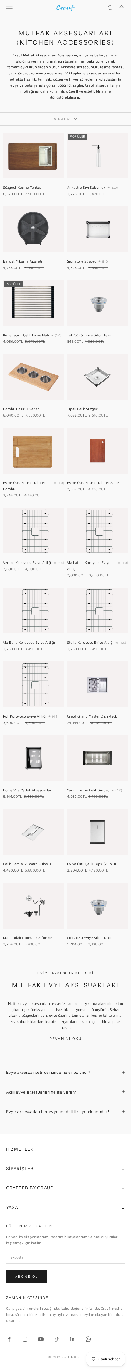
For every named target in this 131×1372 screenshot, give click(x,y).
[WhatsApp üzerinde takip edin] (88, 1339)
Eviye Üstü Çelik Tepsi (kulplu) (91, 864)
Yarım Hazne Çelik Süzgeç (88, 790)
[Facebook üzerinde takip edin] (9, 1339)
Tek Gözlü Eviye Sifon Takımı (91, 335)
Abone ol (26, 1276)
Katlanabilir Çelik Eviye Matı (26, 335)
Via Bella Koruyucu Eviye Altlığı (29, 642)
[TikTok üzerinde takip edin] (57, 1339)
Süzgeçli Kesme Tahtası (22, 187)
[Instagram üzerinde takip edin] (25, 1339)
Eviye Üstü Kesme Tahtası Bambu (24, 485)
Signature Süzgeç (81, 261)
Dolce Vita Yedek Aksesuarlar (27, 790)
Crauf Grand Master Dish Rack (92, 716)
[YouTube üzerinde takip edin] (41, 1339)
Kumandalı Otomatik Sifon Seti (29, 937)
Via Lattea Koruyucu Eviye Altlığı (89, 565)
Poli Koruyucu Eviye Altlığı (24, 716)
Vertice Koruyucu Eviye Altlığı (27, 562)
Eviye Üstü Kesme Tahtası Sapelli (94, 482)
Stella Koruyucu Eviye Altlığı (90, 642)
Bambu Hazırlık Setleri (21, 409)
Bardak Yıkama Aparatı (22, 261)
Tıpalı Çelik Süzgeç (82, 409)
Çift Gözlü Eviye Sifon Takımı (91, 937)
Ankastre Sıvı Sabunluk (86, 187)
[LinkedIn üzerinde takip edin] (72, 1339)
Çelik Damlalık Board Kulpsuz (27, 864)
